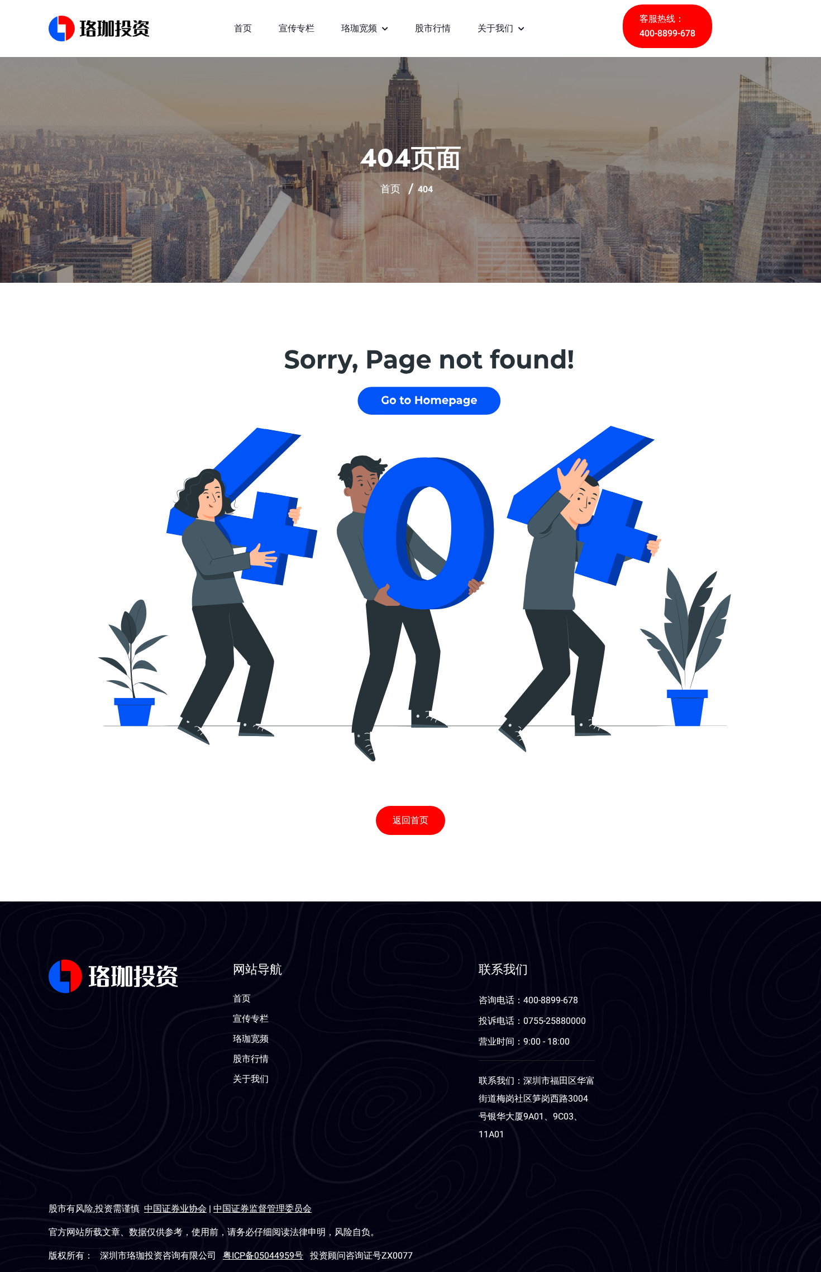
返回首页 (410, 820)
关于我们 (497, 28)
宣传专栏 (296, 28)
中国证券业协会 (175, 1209)
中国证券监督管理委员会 (262, 1209)
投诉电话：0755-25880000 (532, 1021)
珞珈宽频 (360, 28)
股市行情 (433, 28)
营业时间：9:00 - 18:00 (524, 1041)
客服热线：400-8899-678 (667, 26)
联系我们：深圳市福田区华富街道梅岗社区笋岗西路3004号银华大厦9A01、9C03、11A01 (537, 1107)
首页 (243, 28)
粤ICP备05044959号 (263, 1255)
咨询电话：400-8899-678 (528, 1000)
